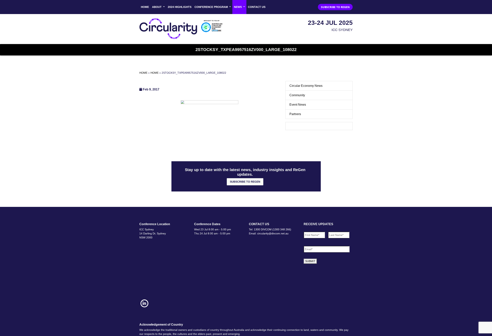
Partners (295, 114)
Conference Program (211, 6)
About (157, 6)
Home (145, 6)
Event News (297, 104)
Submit (310, 261)
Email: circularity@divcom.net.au (268, 233)
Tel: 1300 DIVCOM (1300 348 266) (270, 229)
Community (297, 95)
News (238, 6)
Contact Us (256, 6)
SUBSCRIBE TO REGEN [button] (335, 7)
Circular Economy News (305, 85)
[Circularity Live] (182, 28)
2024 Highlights (179, 6)
